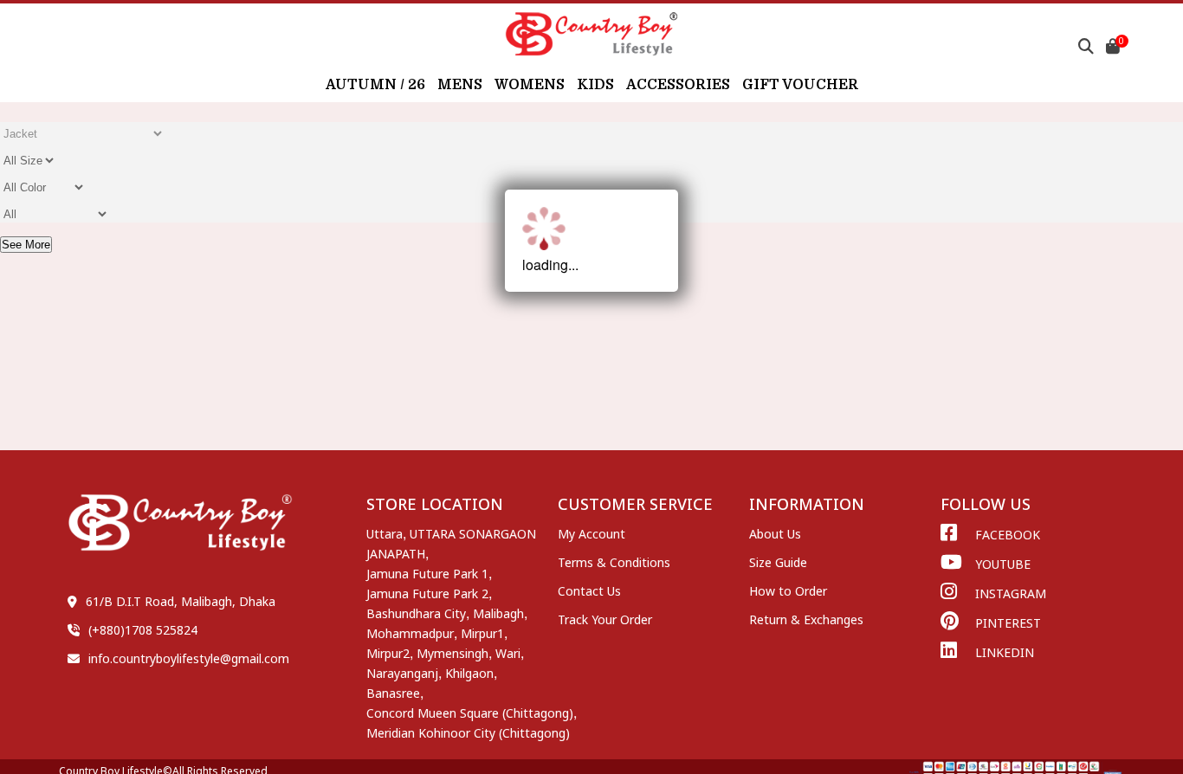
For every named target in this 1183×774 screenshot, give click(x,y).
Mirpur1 (482, 633)
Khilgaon (469, 673)
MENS (459, 85)
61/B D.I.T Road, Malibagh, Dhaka (180, 601)
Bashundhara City (416, 613)
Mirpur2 (388, 653)
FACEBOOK (1007, 534)
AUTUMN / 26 (375, 85)
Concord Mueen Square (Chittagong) (469, 713)
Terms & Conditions (614, 562)
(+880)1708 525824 (142, 630)
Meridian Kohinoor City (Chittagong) (468, 733)
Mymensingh (452, 653)
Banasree (393, 693)
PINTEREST (1008, 623)
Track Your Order (605, 619)
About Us (775, 534)
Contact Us (589, 591)
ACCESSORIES (678, 85)
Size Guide (778, 562)
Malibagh (498, 613)
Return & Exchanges (806, 619)
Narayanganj (402, 673)
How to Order (788, 591)
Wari (507, 653)
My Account (591, 534)
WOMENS (530, 85)
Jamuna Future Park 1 (427, 573)
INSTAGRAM (1010, 593)
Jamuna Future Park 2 (427, 593)
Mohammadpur (410, 633)
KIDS (595, 85)
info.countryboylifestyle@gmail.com (188, 658)
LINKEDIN (1004, 652)
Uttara (384, 534)
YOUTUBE (1003, 564)
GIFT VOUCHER (800, 85)
